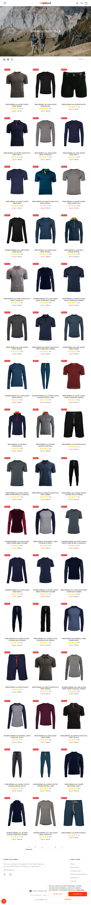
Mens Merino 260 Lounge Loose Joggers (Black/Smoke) (45, 639)
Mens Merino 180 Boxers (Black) (74, 104)
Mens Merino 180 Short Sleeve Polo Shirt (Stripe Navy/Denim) (45, 348)
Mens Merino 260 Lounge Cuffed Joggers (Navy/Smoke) (17, 639)
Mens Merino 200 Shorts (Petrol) (73, 833)
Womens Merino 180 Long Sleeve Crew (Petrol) (17, 396)
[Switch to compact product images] (12, 60)
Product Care (75, 871)
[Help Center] (3, 901)
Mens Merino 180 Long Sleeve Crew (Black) (45, 105)
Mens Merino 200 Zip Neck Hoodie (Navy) (17, 445)
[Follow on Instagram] (10, 874)
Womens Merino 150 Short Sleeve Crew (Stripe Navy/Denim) (45, 591)
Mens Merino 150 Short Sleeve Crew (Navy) (17, 202)
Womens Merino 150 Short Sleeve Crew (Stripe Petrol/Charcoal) (74, 542)
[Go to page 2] (62, 846)
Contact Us (74, 878)
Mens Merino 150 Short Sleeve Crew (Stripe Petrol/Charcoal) (17, 494)
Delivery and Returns (78, 874)
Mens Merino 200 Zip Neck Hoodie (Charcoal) (45, 445)
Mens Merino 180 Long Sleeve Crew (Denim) (74, 348)
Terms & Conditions (36, 895)
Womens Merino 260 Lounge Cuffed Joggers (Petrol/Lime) (45, 396)
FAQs (72, 864)
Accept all (77, 894)
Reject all (58, 894)
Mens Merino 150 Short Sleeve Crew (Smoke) (17, 105)
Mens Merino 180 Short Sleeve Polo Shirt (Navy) (17, 154)
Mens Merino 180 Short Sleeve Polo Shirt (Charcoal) (17, 299)
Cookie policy (80, 890)
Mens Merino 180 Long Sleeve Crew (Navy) (74, 154)
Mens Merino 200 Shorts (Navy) (17, 687)
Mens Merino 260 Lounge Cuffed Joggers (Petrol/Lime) (45, 785)
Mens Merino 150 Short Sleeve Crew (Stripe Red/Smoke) (74, 396)
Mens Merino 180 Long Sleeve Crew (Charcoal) (45, 154)
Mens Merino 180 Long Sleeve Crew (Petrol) (45, 251)
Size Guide (74, 867)
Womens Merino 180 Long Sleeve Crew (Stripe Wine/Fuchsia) (17, 542)
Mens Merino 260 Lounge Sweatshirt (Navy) (74, 785)
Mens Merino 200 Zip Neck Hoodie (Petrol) (73, 251)
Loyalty (73, 881)
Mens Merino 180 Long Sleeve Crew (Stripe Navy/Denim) (74, 591)
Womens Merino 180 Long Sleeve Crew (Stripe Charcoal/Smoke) (74, 688)
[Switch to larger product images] (4, 60)
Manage (68, 899)
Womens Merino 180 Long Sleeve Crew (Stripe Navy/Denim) (45, 299)
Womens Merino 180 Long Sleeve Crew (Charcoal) (45, 833)
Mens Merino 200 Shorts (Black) (74, 444)
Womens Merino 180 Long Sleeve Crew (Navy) (17, 591)
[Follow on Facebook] (5, 874)
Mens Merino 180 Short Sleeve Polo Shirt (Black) (74, 736)
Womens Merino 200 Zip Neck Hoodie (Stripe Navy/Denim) (17, 833)
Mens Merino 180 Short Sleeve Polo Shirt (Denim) (45, 494)
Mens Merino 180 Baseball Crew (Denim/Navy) (74, 639)
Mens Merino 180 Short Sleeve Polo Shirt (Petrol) (45, 202)
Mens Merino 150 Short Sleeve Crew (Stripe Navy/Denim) (74, 299)
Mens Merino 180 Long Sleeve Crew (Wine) (45, 736)
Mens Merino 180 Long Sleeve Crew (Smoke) (17, 348)
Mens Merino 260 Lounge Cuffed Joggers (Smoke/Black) (17, 785)
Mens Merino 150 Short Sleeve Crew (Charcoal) (74, 202)
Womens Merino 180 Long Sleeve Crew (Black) (17, 251)
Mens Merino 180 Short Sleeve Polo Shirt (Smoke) (45, 688)
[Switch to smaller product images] (8, 60)
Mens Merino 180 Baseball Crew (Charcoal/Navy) (45, 542)
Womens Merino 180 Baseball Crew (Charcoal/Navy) (17, 736)
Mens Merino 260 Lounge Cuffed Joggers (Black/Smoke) (74, 494)
